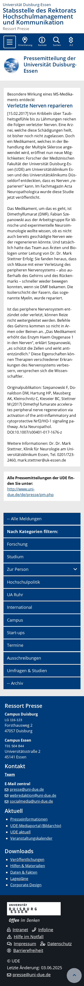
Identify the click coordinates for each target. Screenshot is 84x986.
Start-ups (16, 632)
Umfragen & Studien (27, 670)
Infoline (45, 929)
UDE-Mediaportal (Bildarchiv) (35, 825)
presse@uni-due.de (27, 789)
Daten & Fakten (23, 872)
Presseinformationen (29, 819)
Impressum (25, 943)
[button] (42, 42)
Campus (15, 620)
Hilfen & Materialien (27, 865)
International (19, 607)
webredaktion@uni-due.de (33, 795)
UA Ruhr (15, 594)
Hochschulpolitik (23, 582)
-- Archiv (15, 683)
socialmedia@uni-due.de (31, 801)
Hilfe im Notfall (29, 936)
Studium (15, 556)
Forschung (17, 544)
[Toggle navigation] (10, 42)
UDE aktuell (20, 832)
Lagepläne (19, 878)
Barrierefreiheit (28, 950)
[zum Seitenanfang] (74, 975)
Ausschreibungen (24, 658)
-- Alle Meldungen (24, 518)
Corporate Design (26, 884)
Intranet (20, 929)
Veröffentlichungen (27, 859)
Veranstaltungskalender (31, 838)
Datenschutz (59, 943)
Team (10, 774)
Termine (15, 645)
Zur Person (17, 569)
